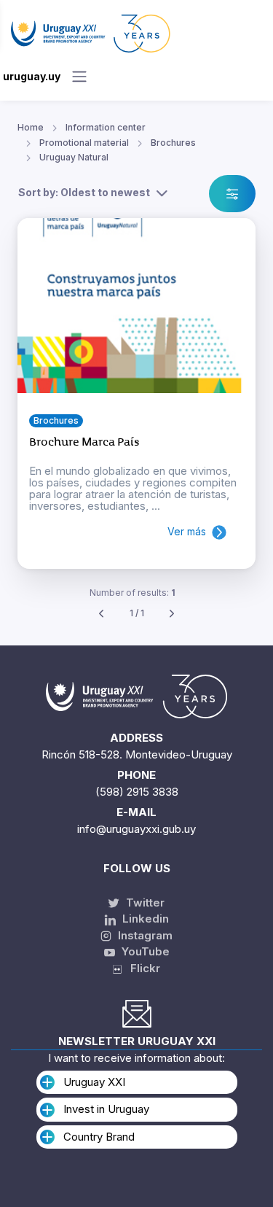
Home (30, 127)
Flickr (141, 968)
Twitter (144, 902)
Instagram (144, 935)
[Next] (172, 613)
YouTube (144, 951)
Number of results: (132, 592)
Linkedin (144, 918)
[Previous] (101, 613)
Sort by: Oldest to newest (84, 192)
